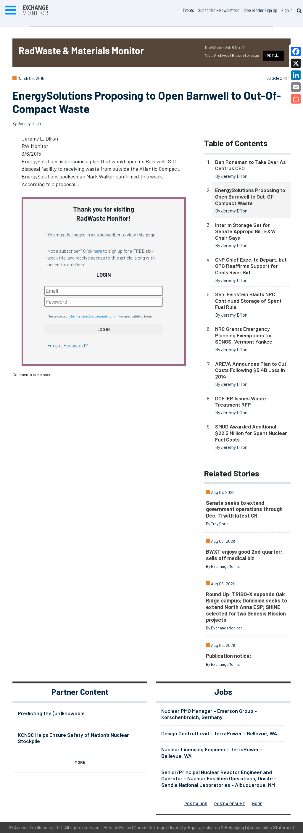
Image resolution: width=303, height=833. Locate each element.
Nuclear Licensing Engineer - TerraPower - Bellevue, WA (211, 752)
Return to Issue (245, 55)
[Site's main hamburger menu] (10, 10)
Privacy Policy (117, 827)
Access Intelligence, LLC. (38, 827)
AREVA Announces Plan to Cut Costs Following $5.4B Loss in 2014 (250, 370)
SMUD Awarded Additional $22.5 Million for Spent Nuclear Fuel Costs (251, 432)
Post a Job (195, 803)
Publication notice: (228, 655)
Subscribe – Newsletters (218, 10)
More (80, 762)
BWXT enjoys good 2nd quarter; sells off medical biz (244, 554)
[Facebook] (296, 51)
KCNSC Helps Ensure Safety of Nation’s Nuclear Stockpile (73, 738)
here (98, 251)
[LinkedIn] (296, 75)
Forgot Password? (67, 345)
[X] (296, 63)
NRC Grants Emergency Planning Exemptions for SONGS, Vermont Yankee (243, 335)
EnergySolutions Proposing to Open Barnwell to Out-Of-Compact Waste (250, 196)
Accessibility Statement (270, 827)
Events (188, 10)
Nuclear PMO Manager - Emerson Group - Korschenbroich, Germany (209, 714)
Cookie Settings (149, 827)
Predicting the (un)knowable (51, 713)
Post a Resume (229, 803)
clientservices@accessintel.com (92, 316)
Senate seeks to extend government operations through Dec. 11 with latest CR (244, 509)
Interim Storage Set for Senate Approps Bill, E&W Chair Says (245, 231)
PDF (271, 55)
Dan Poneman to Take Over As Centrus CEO (250, 165)
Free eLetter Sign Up (260, 10)
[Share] (296, 99)
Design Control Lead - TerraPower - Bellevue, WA (219, 733)
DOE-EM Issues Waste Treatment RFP (240, 401)
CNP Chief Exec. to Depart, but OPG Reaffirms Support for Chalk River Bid (251, 265)
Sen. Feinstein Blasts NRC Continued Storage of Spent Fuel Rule (248, 300)
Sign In (287, 10)
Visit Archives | (218, 55)
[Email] (296, 87)
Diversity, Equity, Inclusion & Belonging (206, 827)
